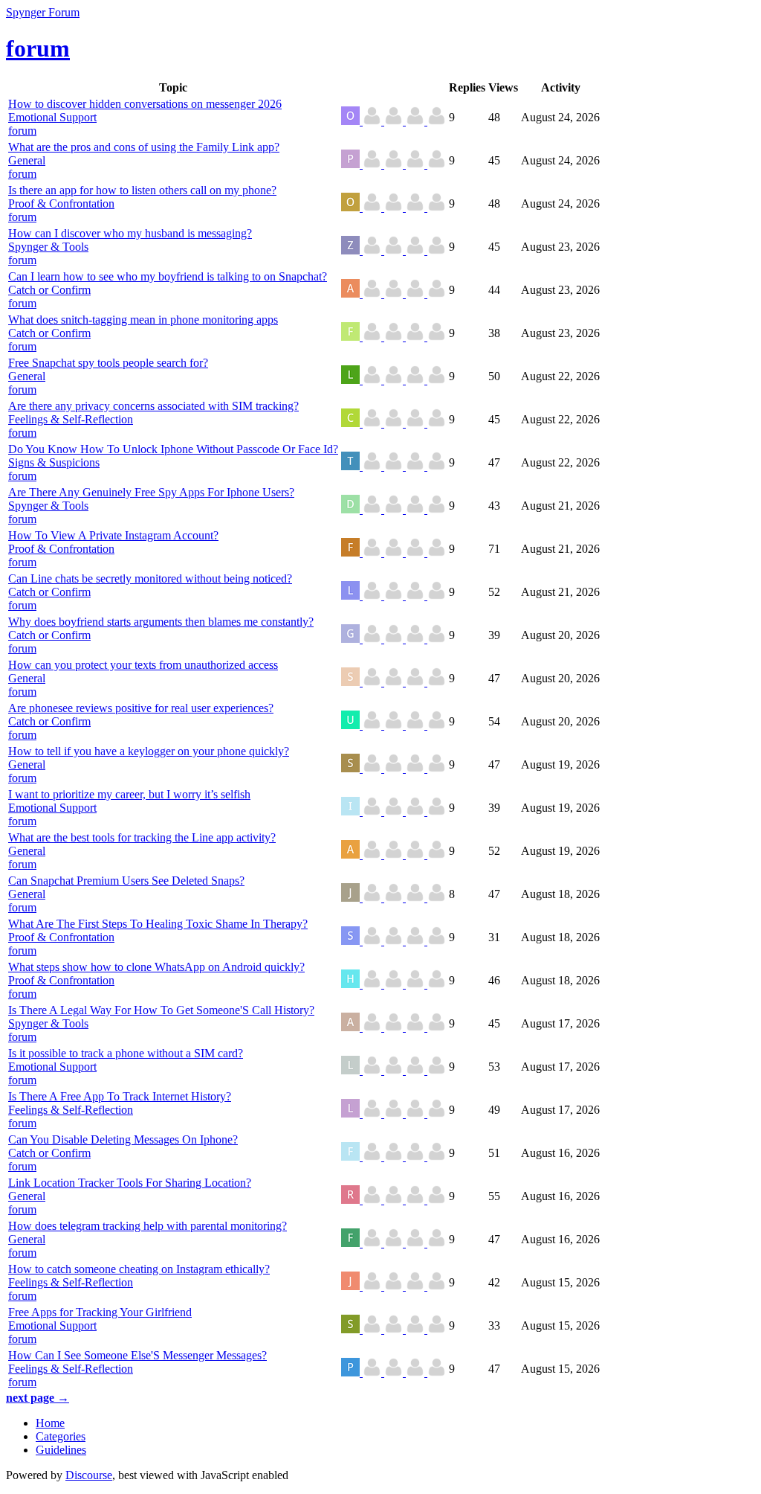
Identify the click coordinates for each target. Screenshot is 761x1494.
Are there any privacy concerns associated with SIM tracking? (153, 406)
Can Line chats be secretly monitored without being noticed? (150, 578)
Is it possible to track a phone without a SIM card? (125, 1053)
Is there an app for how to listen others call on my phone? (142, 190)
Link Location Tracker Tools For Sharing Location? (129, 1182)
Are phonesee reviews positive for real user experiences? (140, 708)
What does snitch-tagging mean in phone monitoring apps (143, 319)
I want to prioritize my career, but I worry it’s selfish (129, 794)
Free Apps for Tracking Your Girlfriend (100, 1312)
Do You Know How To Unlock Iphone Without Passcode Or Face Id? (173, 449)
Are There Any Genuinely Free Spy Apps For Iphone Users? (151, 492)
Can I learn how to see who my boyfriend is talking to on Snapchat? (167, 276)
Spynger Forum (43, 12)
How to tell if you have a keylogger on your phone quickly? (148, 751)
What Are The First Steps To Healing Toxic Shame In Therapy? (158, 923)
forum (22, 130)
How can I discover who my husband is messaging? (130, 233)
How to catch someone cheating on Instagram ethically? (139, 1269)
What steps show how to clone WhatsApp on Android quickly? (156, 967)
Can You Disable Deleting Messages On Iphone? (123, 1139)
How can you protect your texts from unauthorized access (143, 664)
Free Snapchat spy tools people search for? (108, 362)
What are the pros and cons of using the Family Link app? (143, 147)
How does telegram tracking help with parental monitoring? (147, 1225)
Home (50, 1423)
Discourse (88, 1475)
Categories (60, 1436)
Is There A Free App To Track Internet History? (119, 1096)
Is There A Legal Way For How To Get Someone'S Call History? (161, 1010)
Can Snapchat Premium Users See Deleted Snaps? (126, 880)
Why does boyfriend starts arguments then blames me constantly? (161, 621)
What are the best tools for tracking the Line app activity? (142, 837)
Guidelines (61, 1449)
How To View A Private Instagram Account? (113, 535)
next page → (37, 1397)
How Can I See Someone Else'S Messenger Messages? (137, 1355)
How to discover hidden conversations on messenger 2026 (145, 103)
